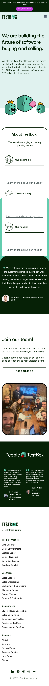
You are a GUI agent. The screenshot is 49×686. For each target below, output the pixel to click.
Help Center (7, 656)
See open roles (24, 370)
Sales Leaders (8, 578)
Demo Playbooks (10, 557)
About (5, 640)
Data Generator (9, 544)
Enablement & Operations (14, 586)
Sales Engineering (10, 582)
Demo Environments (11, 549)
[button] (44, 17)
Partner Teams (9, 594)
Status (5, 660)
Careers (6, 644)
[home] (9, 16)
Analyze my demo (24, 9)
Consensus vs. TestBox (13, 627)
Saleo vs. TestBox (10, 615)
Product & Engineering (12, 598)
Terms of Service (10, 652)
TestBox (19, 678)
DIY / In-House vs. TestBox (14, 611)
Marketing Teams (10, 590)
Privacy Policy (8, 648)
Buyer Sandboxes (10, 561)
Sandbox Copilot (10, 565)
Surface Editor (8, 553)
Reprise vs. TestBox (11, 623)
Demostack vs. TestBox (13, 619)
